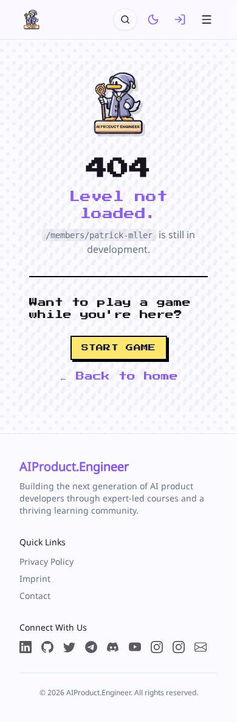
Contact (34, 595)
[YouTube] (135, 647)
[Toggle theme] (153, 19)
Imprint (34, 578)
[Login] (180, 19)
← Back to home (118, 376)
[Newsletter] (200, 647)
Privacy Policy (46, 561)
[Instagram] (179, 647)
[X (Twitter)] (69, 647)
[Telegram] (91, 647)
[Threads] (157, 647)
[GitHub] (47, 647)
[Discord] (113, 647)
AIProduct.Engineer (74, 466)
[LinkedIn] (25, 647)
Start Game (118, 348)
